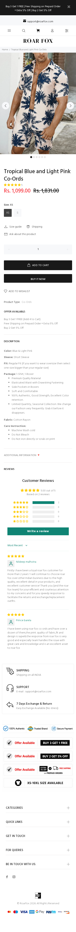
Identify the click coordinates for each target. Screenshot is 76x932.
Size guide (15, 227)
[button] (12, 185)
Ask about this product (22, 234)
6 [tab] (45, 157)
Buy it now (38, 279)
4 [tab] (39, 157)
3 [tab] (37, 157)
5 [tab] (42, 157)
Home (5, 50)
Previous (5, 105)
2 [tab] (34, 157)
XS (7, 213)
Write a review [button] (38, 531)
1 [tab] (31, 157)
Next (70, 105)
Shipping (37, 227)
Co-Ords (27, 302)
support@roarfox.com (40, 21)
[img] (15, 556)
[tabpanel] (38, 103)
